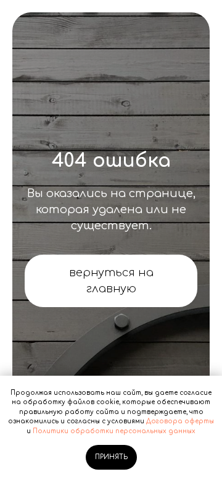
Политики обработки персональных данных (114, 431)
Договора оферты (180, 421)
